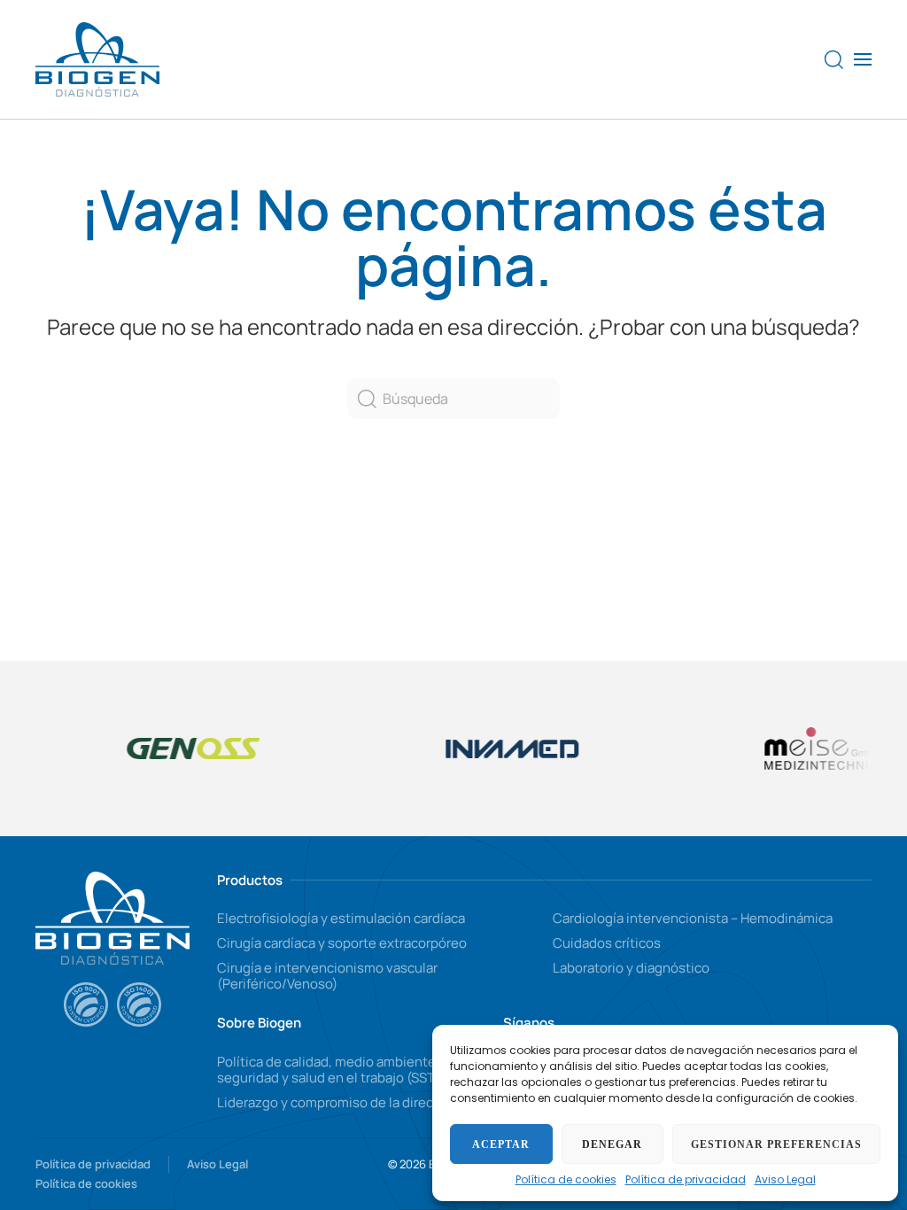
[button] (834, 59)
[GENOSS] (181, 748)
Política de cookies (566, 1179)
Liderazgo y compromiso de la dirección (338, 1102)
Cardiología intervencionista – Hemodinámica (693, 918)
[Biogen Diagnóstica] (112, 917)
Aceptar (501, 1144)
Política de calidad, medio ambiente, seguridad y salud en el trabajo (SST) (328, 1069)
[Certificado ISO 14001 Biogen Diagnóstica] (139, 1004)
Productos (250, 880)
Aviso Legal (785, 1179)
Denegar (612, 1144)
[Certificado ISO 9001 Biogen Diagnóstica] (86, 1004)
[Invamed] (500, 748)
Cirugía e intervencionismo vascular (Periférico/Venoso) (327, 975)
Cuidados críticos (607, 943)
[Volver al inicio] (97, 59)
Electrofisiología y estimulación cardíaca (341, 918)
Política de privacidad (685, 1179)
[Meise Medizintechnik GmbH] (819, 748)
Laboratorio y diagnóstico (631, 967)
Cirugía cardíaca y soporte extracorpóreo (342, 943)
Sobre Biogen (259, 1022)
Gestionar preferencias (776, 1144)
